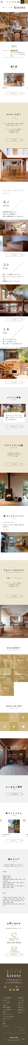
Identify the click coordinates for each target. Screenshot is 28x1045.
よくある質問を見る (14, 794)
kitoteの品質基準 (7, 997)
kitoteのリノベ (6, 1000)
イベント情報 (6, 1002)
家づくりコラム (7, 1018)
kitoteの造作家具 (7, 1009)
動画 (4, 1023)
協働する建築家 (7, 1007)
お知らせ (5, 1004)
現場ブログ (21, 1007)
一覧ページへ (14, 47)
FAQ (4, 1021)
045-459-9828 (14, 942)
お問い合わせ (14, 954)
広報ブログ (21, 1012)
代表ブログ (21, 1002)
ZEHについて (6, 1026)
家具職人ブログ (22, 1009)
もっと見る (14, 139)
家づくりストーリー (8, 1014)
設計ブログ (21, 1005)
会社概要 (20, 997)
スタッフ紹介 (21, 1000)
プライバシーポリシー (20, 1027)
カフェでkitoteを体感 (8, 1016)
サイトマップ (22, 1028)
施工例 (4, 1011)
